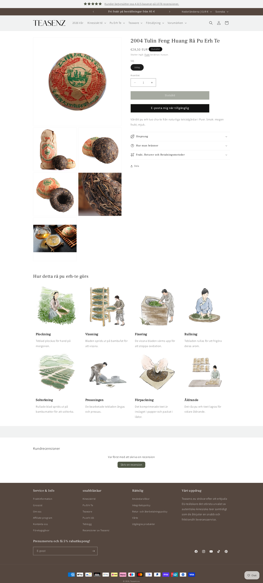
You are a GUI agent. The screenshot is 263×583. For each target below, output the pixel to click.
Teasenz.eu (135, 581)
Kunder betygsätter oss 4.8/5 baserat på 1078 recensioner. (141, 4)
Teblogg (87, 524)
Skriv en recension (131, 465)
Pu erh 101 (88, 517)
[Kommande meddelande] (170, 11)
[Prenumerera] (93, 551)
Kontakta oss (40, 524)
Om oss (37, 511)
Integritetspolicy (141, 505)
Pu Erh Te (88, 505)
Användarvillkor (141, 498)
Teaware (87, 511)
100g (139, 68)
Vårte (135, 517)
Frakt (147, 54)
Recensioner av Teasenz (96, 530)
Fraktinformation (42, 498)
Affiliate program (42, 517)
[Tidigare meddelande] (93, 11)
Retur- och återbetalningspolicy (149, 511)
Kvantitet (135, 75)
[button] (96, 23)
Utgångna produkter (143, 524)
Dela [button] (136, 166)
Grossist (37, 505)
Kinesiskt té (89, 498)
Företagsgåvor (41, 530)
